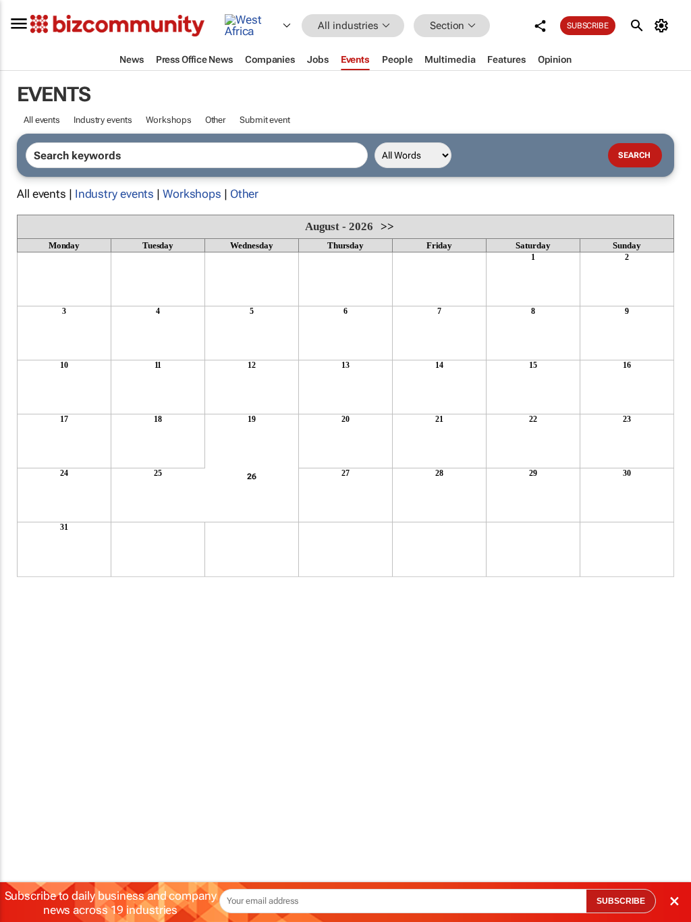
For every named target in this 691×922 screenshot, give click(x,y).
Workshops (169, 120)
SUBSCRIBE (621, 901)
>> (387, 226)
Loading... (42, 584)
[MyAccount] (663, 26)
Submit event (265, 120)
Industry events (103, 120)
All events (42, 120)
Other (216, 120)
